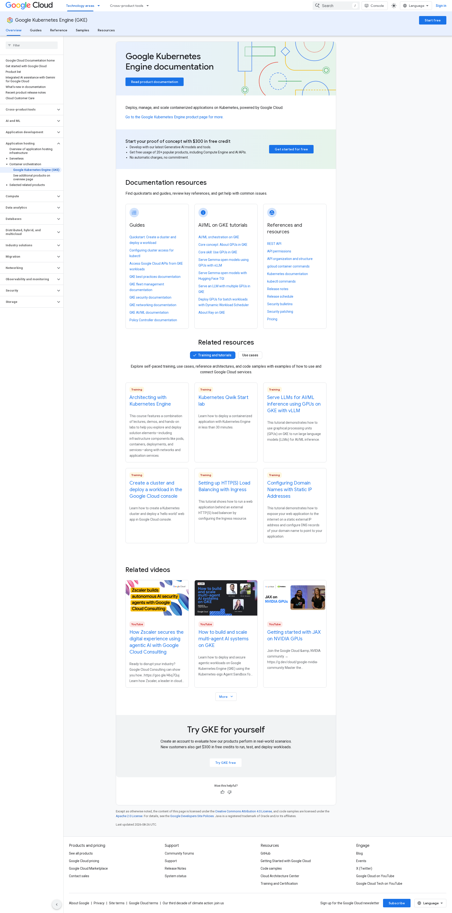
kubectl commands (281, 281)
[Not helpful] (229, 792)
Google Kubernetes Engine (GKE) (51, 20)
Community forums (179, 853)
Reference (58, 30)
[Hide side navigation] (56, 904)
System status (175, 876)
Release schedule (280, 296)
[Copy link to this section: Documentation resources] (213, 183)
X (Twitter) (364, 868)
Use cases (250, 355)
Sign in (441, 6)
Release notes (277, 289)
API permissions (279, 251)
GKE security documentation (150, 297)
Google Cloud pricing (84, 861)
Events (361, 861)
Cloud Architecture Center (280, 876)
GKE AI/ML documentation (149, 312)
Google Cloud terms (143, 903)
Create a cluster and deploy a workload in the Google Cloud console (155, 489)
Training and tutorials (214, 355)
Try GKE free (225, 763)
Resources (106, 30)
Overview (13, 30)
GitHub (265, 853)
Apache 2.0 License (129, 816)
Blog (359, 853)
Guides (36, 30)
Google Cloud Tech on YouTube (379, 883)
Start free (433, 20)
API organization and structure (290, 259)
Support (171, 861)
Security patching (280, 311)
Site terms (117, 903)
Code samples (271, 868)
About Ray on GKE (211, 312)
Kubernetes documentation (287, 274)
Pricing (272, 319)
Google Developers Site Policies (192, 816)
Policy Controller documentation (153, 320)
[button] (28, 109)
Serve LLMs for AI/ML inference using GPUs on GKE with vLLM (294, 404)
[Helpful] (222, 792)
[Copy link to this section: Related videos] (176, 570)
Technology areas (80, 6)
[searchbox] (32, 45)
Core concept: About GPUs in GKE (222, 245)
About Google (79, 903)
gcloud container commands (288, 266)
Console (377, 6)
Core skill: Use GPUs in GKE (217, 252)
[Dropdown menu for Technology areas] (100, 5)
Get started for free (291, 149)
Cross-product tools (126, 6)
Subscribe (397, 903)
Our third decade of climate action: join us (193, 903)
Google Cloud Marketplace (88, 868)
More (226, 696)
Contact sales (79, 876)
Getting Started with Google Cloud (286, 861)
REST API (274, 244)
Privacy (99, 903)
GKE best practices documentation (155, 277)
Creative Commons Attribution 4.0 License (243, 811)
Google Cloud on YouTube (375, 876)
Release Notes (175, 868)
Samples (82, 30)
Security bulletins (280, 304)
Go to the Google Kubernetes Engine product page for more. (174, 117)
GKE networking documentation (152, 305)
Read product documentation (154, 82)
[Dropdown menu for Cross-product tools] (149, 5)
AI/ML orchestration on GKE (218, 237)
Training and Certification (279, 883)
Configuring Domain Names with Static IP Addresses (289, 489)
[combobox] (336, 5)
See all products (81, 853)
